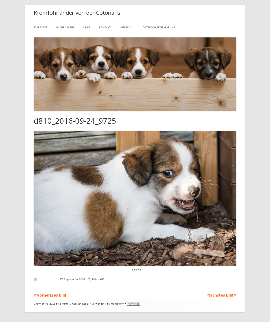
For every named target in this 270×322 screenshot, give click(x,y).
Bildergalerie (65, 27)
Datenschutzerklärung (159, 27)
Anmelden (134, 303)
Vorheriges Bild (51, 295)
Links (86, 27)
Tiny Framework (114, 303)
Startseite (40, 27)
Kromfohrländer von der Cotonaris (77, 12)
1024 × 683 (98, 279)
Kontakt (105, 27)
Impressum (127, 27)
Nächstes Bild (220, 295)
